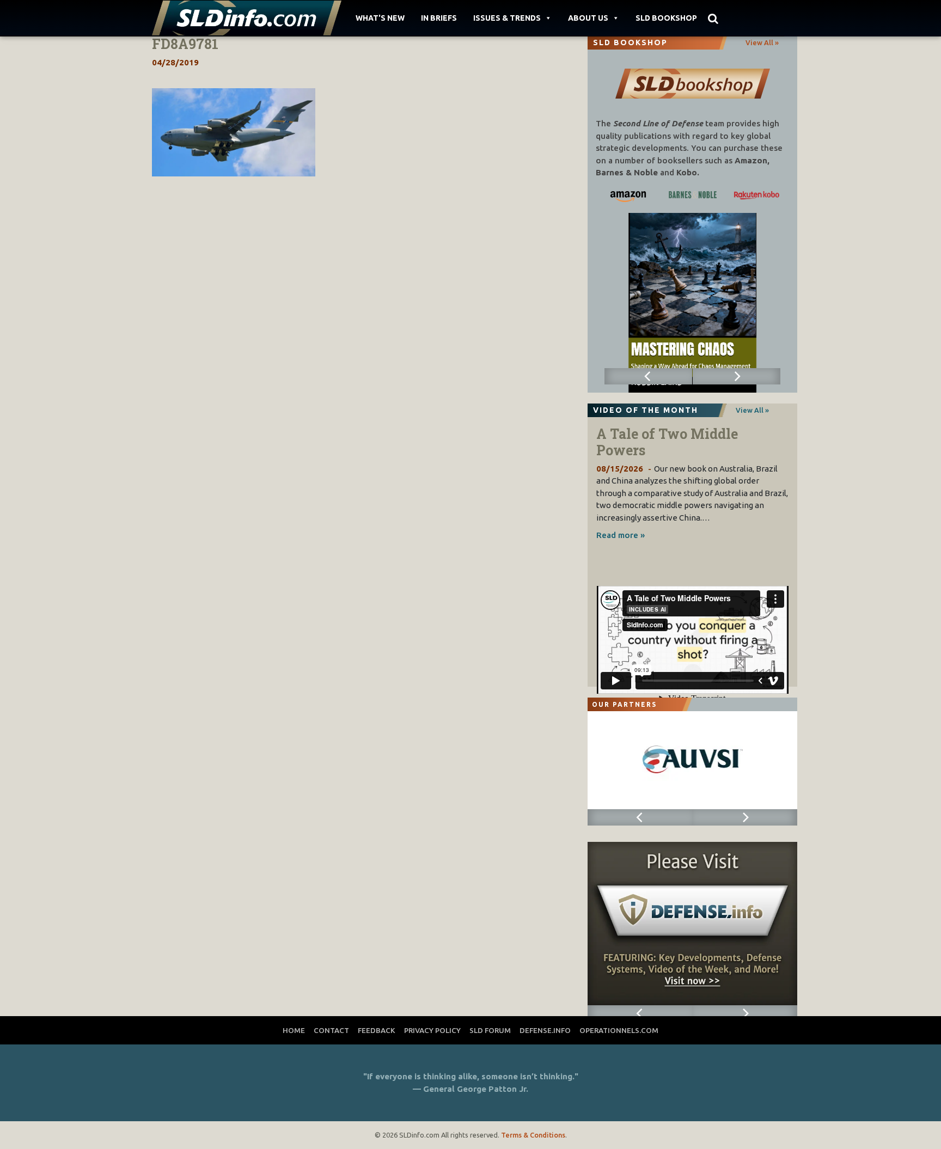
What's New (380, 18)
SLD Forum (490, 1030)
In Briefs (439, 18)
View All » (762, 42)
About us (588, 18)
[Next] (737, 376)
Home (294, 1030)
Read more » (620, 535)
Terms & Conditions (533, 1135)
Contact (331, 1030)
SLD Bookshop (666, 18)
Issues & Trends (507, 18)
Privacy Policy (432, 1030)
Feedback (376, 1030)
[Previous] (648, 376)
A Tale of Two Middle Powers (667, 442)
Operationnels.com (618, 1030)
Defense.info (545, 1030)
